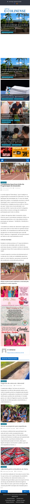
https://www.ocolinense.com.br (15, 353)
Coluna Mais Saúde (10, 500)
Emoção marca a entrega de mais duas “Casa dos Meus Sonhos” (5, 491)
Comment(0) (6, 30)
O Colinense (20, 28)
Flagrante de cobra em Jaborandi (12, 383)
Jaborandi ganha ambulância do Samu (14, 469)
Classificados (20, 498)
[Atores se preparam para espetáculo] (15, 413)
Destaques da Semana (7, 32)
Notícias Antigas (20, 502)
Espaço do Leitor (21, 500)
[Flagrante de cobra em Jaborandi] (15, 370)
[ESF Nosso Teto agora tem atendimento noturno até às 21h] (15, 136)
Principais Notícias (18, 99)
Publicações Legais (16, 145)
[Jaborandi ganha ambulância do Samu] (15, 456)
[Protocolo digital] (15, 90)
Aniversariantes (11, 498)
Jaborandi (16, 120)
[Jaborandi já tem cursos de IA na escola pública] (15, 112)
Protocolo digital (7, 95)
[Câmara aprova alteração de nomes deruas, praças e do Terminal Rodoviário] (15, 68)
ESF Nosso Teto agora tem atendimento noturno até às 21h (12, 140)
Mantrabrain (15, 496)
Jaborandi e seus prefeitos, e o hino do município (26, 491)
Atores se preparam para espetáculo (14, 426)
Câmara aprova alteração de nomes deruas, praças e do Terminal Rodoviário (14, 26)
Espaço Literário (10, 502)
